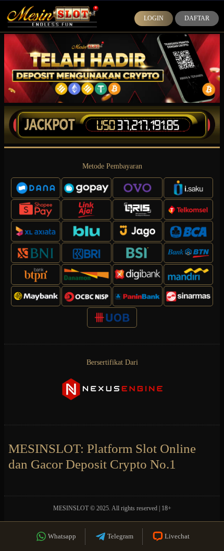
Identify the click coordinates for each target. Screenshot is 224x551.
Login (154, 18)
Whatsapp (62, 536)
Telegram (120, 536)
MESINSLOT (71, 508)
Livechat (177, 536)
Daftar (196, 18)
